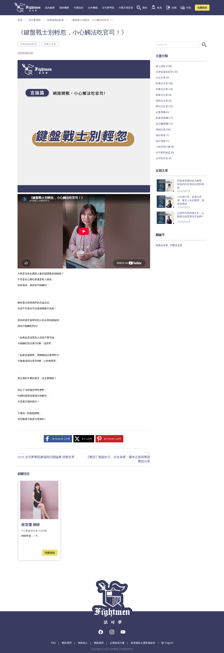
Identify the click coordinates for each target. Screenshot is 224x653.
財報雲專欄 (162, 118)
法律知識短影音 (55, 20)
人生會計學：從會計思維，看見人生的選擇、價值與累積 (190, 200)
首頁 (20, 20)
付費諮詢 (78, 7)
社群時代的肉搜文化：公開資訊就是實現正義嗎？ (190, 214)
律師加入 (83, 642)
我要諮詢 (50, 552)
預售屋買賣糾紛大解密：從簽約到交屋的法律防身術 (190, 184)
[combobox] (178, 45)
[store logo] (27, 7)
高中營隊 (161, 141)
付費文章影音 (126, 7)
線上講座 (161, 66)
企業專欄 (161, 112)
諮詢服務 (50, 7)
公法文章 (161, 77)
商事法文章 (162, 95)
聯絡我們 (99, 642)
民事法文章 (162, 83)
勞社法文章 (162, 106)
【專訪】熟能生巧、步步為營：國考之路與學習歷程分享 (118, 457)
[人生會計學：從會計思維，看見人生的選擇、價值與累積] (165, 206)
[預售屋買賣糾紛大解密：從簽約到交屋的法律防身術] (165, 190)
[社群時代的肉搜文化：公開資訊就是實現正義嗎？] (165, 223)
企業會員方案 (117, 642)
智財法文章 (162, 100)
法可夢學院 (108, 7)
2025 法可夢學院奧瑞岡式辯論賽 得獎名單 (46, 455)
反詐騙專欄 (162, 123)
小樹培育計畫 (163, 146)
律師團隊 (64, 7)
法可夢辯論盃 (163, 152)
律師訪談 (161, 129)
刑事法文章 (50, 44)
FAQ (53, 642)
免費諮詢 (202, 7)
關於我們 (67, 642)
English (169, 642)
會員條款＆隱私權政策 (143, 642)
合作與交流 (162, 158)
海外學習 (161, 135)
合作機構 (93, 7)
